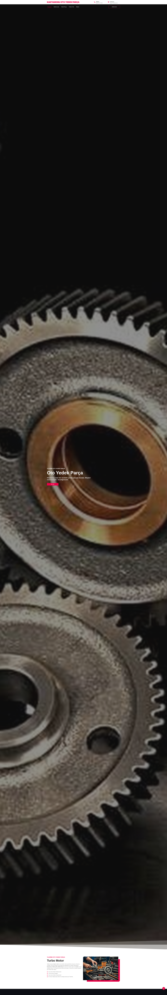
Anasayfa (49, 6)
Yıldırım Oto (71, 6)
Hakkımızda (56, 6)
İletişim (77, 6)
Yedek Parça (64, 6)
